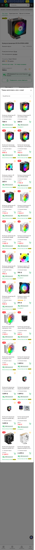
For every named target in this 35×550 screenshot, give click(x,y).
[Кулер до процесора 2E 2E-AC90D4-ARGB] (9, 107)
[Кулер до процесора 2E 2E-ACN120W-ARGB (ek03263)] (9, 258)
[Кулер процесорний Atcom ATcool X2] (25, 409)
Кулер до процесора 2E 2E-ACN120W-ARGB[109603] (8, 297)
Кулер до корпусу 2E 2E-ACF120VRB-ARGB (23, 267)
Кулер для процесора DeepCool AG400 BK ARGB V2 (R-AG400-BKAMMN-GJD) (24, 358)
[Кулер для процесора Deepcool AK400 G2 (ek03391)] (9, 438)
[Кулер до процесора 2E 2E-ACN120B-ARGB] (25, 167)
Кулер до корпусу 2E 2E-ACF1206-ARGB (8, 176)
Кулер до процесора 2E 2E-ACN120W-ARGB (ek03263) (8, 267)
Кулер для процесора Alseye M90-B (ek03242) (24, 327)
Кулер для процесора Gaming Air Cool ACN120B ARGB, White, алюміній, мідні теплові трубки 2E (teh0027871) (8, 358)
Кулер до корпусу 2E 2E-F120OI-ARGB (23, 297)
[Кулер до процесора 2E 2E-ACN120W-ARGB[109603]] (9, 288)
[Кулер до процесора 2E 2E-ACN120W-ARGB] (25, 197)
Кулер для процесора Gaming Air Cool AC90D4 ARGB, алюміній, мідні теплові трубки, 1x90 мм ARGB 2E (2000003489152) (9, 146)
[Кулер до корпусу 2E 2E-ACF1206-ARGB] (9, 167)
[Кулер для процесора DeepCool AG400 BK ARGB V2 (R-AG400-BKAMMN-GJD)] (25, 349)
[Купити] (14, 121)
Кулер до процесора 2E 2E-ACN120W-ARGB (24, 206)
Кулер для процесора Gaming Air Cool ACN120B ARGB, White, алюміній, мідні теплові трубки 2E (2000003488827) (8, 327)
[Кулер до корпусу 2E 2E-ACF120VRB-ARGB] (25, 258)
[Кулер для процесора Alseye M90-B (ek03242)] (25, 318)
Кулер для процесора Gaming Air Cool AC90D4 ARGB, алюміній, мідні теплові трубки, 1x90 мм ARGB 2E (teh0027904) (24, 146)
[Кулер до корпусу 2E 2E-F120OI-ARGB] (25, 288)
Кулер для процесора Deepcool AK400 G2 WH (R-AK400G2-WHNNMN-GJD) (24, 447)
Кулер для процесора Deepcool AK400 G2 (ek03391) (8, 447)
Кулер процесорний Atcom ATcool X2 (23, 417)
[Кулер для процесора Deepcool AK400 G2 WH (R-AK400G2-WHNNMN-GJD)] (25, 438)
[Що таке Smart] (14, 127)
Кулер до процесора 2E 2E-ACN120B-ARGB (24, 176)
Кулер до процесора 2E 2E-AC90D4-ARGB (8, 116)
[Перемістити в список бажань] (14, 101)
